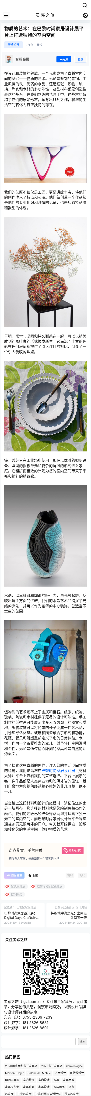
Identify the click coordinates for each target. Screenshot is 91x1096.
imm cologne (74, 1066)
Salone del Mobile (39, 1073)
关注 (65, 59)
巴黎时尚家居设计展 (58, 770)
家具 (56, 1080)
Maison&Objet (14, 1073)
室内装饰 (28, 1080)
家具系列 (28, 1087)
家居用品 (59, 1087)
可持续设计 (77, 1073)
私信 (80, 59)
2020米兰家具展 (51, 1066)
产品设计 (60, 1073)
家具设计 (43, 1087)
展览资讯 (13, 45)
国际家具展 (12, 1080)
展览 (71, 1087)
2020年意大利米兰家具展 (21, 1066)
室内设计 (43, 1080)
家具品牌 (68, 1080)
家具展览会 (12, 1087)
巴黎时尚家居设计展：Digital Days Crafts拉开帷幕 (21, 917)
